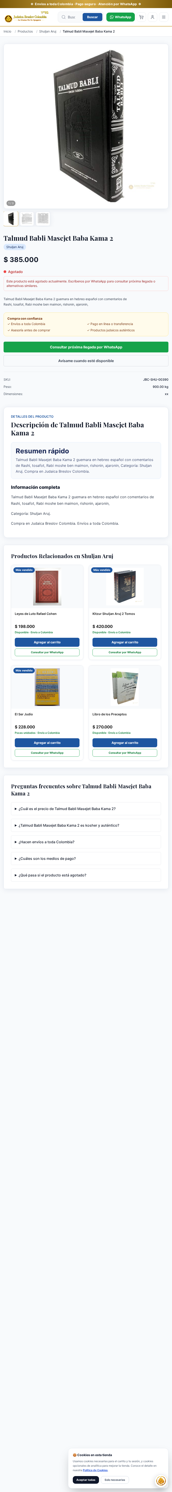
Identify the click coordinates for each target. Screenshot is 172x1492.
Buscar (92, 17)
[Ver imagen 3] (43, 219)
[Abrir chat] (161, 1481)
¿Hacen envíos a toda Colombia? (46, 842)
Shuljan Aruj (14, 247)
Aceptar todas (85, 1479)
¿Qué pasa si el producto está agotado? (52, 875)
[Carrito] (141, 17)
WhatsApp (123, 17)
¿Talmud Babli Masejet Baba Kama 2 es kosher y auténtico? (69, 825)
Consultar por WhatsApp (47, 652)
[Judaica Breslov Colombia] (29, 17)
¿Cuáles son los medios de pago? (47, 858)
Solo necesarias (115, 1479)
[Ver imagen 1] (10, 218)
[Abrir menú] (163, 17)
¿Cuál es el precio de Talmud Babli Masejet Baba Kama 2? (67, 808)
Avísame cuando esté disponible (86, 360)
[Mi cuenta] (152, 17)
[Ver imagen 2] (27, 219)
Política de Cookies (95, 1470)
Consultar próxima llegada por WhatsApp (86, 347)
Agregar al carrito (47, 642)
